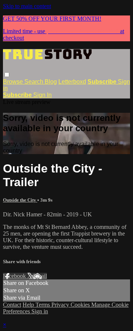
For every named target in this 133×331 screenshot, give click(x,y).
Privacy (61, 305)
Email (40, 276)
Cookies (81, 305)
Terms (43, 305)
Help (29, 305)
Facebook (15, 276)
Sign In (42, 95)
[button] (6, 74)
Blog (51, 82)
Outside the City (20, 200)
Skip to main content (27, 6)
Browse (13, 82)
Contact (12, 305)
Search (34, 82)
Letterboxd (72, 82)
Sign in (39, 311)
